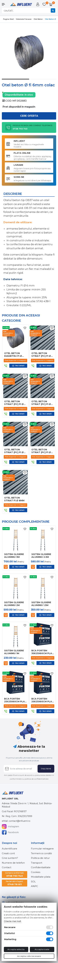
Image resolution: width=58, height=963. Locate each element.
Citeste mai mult (12, 921)
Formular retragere (42, 848)
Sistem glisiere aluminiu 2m (14, 604)
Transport (36, 862)
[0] (45, 4)
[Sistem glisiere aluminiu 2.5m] (42, 538)
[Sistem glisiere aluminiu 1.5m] (42, 586)
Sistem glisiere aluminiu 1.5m (41, 604)
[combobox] (29, 10)
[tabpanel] (29, 52)
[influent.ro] (21, 4)
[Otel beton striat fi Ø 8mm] (15, 481)
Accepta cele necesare (29, 956)
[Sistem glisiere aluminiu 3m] (15, 538)
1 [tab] (15, 81)
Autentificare (9, 848)
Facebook (13, 832)
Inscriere (46, 768)
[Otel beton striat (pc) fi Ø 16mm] (15, 385)
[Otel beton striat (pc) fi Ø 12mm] (15, 433)
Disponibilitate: (14, 94)
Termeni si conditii (41, 853)
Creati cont (8, 853)
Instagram (13, 826)
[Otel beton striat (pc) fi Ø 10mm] (42, 433)
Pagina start (8, 19)
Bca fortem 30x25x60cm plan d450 (42, 652)
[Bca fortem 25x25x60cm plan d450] (15, 683)
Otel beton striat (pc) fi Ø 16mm (14, 403)
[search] (53, 10)
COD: (8, 100)
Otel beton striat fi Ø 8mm (14, 499)
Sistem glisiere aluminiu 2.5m (41, 555)
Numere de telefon (13, 862)
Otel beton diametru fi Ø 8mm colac (13, 354)
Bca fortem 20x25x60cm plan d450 (42, 700)
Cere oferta (29, 115)
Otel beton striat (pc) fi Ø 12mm (14, 451)
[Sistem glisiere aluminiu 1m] (15, 634)
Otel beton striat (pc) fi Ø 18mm (41, 354)
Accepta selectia (15, 949)
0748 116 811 (14, 883)
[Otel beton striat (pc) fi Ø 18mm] (42, 337)
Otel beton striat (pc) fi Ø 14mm (41, 403)
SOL (33, 881)
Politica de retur (40, 857)
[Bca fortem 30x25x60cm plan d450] (42, 634)
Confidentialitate (40, 867)
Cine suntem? (10, 857)
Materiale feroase (23, 19)
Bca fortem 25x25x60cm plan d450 (15, 700)
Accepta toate (42, 949)
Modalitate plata (40, 876)
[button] (5, 4)
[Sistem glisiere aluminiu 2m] (15, 586)
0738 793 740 (14, 874)
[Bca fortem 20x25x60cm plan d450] (42, 683)
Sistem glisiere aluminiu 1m (14, 652)
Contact (6, 867)
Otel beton (38, 19)
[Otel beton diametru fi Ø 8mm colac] (15, 337)
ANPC (34, 886)
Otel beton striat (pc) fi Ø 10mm (41, 451)
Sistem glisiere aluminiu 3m (14, 555)
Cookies (35, 872)
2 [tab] (42, 81)
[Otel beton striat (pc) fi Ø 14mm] (42, 385)
